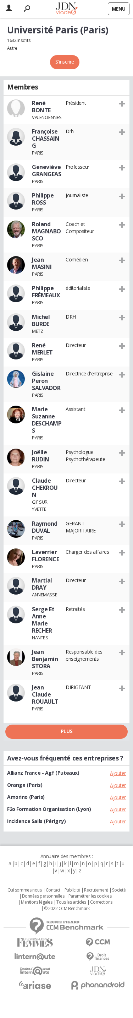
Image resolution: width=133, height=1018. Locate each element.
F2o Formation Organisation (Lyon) (49, 809)
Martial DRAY (42, 583)
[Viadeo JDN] (98, 970)
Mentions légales (36, 902)
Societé (119, 890)
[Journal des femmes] (35, 942)
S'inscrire (64, 61)
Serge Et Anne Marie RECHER (43, 619)
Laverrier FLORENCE (45, 555)
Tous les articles (71, 902)
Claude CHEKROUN (45, 488)
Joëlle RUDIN (40, 455)
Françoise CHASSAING (46, 139)
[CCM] (98, 942)
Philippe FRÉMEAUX (46, 291)
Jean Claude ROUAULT (45, 694)
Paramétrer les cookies (90, 896)
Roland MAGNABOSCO (46, 231)
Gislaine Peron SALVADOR (46, 381)
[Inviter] (122, 103)
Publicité (72, 890)
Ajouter (118, 773)
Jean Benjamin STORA (45, 659)
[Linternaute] (35, 956)
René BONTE (41, 106)
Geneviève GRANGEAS (46, 170)
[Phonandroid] (98, 985)
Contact (53, 890)
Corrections (101, 902)
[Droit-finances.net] (98, 956)
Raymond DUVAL (44, 527)
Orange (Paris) (24, 784)
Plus (66, 731)
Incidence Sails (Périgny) (36, 821)
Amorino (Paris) (26, 797)
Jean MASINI (41, 263)
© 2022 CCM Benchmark (67, 908)
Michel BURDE (41, 320)
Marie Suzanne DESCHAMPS (47, 419)
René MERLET (42, 348)
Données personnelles (43, 896)
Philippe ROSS (43, 198)
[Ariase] (35, 985)
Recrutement (96, 890)
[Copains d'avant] (35, 970)
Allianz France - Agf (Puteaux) (43, 772)
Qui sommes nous (24, 890)
